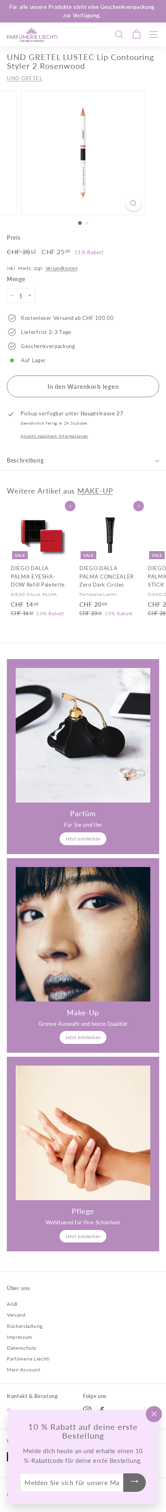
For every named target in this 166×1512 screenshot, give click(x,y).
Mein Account (23, 1370)
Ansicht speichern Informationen (54, 435)
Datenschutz (21, 1348)
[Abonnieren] (134, 1483)
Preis (13, 237)
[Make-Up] (83, 934)
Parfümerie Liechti (28, 1359)
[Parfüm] (83, 735)
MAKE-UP (95, 490)
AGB (12, 1304)
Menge (16, 279)
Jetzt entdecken (83, 838)
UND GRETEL (25, 78)
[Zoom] (133, 203)
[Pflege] (83, 1133)
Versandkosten (61, 268)
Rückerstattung (25, 1326)
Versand (16, 1315)
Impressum (19, 1337)
